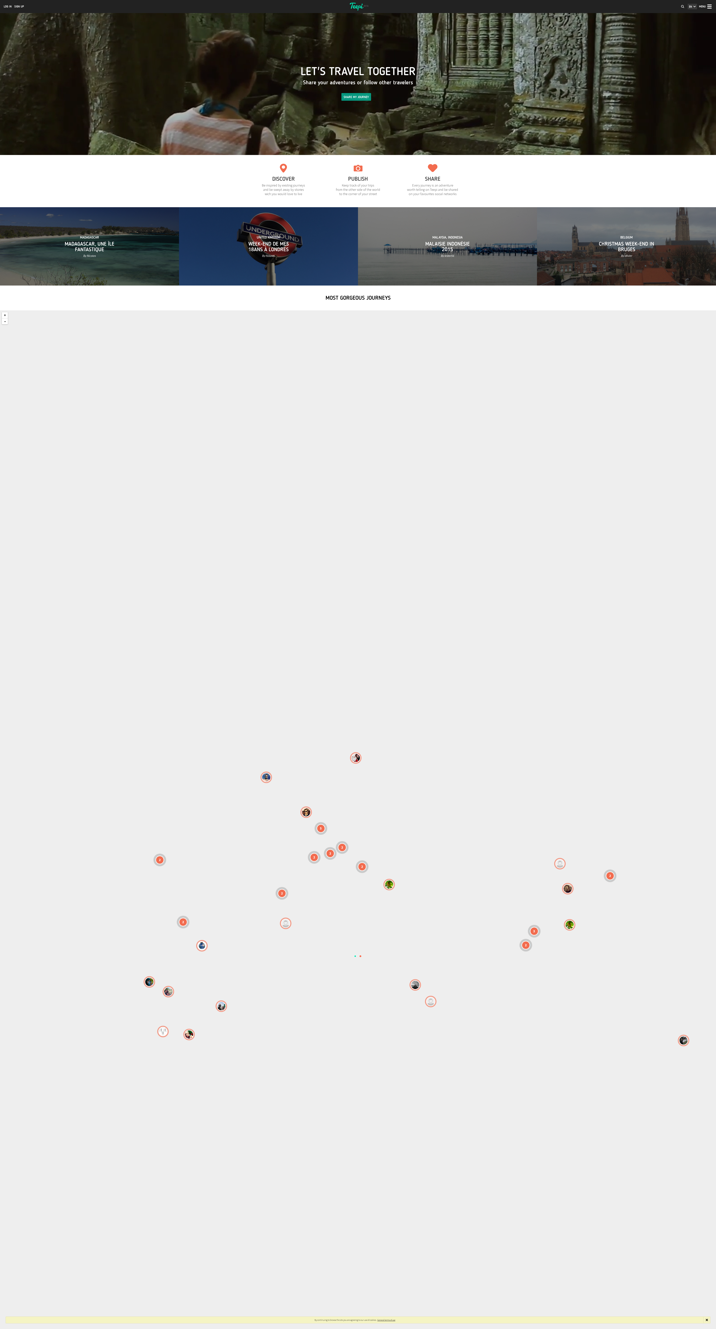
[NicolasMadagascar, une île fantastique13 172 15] (415, 985)
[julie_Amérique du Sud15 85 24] (189, 1034)
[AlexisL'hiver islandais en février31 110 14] (266, 777)
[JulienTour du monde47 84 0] (560, 863)
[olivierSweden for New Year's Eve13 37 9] (355, 758)
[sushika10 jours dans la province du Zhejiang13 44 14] (567, 888)
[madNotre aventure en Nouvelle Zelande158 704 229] (683, 1040)
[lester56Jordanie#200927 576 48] (389, 884)
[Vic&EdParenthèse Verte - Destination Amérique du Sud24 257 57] (168, 991)
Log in (8, 6)
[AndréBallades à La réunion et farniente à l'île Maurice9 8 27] (430, 1001)
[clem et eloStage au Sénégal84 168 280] (285, 923)
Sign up (19, 6)
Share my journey (356, 97)
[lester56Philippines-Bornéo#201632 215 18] (569, 925)
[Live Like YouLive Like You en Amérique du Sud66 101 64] (163, 1031)
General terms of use (386, 1320)
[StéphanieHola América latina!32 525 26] (149, 982)
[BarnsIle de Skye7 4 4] (306, 812)
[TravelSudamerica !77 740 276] (202, 945)
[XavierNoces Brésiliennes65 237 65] (221, 1006)
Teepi (358, 6)
